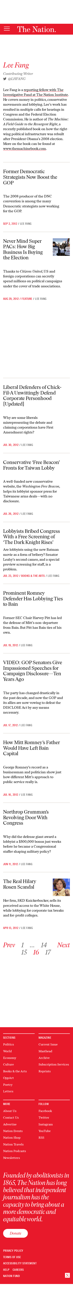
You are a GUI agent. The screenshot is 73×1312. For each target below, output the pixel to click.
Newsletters (11, 1158)
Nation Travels (13, 1144)
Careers (18, 1270)
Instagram (46, 1124)
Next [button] (63, 945)
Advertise (10, 1124)
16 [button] (36, 952)
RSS (41, 1137)
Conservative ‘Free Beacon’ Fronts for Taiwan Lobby (31, 465)
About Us (9, 1111)
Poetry (7, 1085)
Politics (8, 1044)
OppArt (8, 1078)
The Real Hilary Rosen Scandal (19, 884)
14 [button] (44, 945)
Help (6, 1270)
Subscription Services (54, 1064)
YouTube (45, 1131)
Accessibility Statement (20, 1263)
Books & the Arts (33, 576)
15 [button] (24, 952)
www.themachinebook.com (24, 148)
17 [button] (48, 952)
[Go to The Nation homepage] (36, 29)
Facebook (45, 1111)
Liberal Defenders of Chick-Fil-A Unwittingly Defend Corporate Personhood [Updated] (32, 395)
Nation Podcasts (14, 1151)
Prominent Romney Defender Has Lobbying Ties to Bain (33, 598)
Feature (27, 299)
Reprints (45, 1071)
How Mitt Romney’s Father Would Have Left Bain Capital (31, 748)
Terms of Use (12, 1257)
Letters (8, 1091)
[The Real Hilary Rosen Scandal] (61, 887)
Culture (8, 1064)
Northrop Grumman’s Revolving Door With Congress (26, 817)
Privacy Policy (13, 1250)
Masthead (45, 1051)
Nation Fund (11, 1276)
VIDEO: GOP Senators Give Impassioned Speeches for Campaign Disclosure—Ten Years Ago (32, 670)
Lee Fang (26, 224)
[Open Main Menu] (7, 28)
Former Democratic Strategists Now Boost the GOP (30, 177)
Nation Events (13, 1131)
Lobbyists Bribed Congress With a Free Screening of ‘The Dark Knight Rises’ (31, 536)
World (7, 1051)
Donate (15, 1233)
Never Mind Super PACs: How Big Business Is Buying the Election (23, 249)
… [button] (32, 945)
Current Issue (48, 1044)
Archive (44, 1058)
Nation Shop (11, 1137)
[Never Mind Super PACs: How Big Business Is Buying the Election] (61, 247)
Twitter (44, 1117)
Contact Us (11, 1117)
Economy (9, 1058)
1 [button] (22, 945)
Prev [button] (9, 945)
